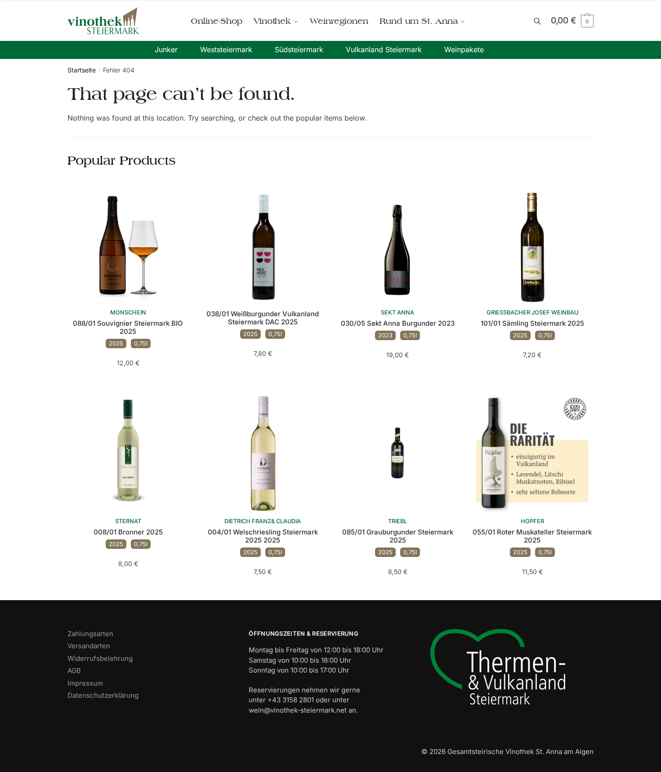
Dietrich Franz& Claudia (262, 521)
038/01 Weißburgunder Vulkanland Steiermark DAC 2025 (262, 318)
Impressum (85, 683)
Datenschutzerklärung (102, 695)
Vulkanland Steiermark (384, 49)
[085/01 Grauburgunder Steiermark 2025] (397, 452)
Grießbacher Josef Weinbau (532, 312)
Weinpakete (464, 49)
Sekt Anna (397, 312)
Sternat (128, 521)
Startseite (81, 70)
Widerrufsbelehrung (100, 658)
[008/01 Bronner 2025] (128, 452)
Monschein (128, 312)
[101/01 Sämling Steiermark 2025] (532, 243)
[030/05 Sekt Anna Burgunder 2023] (397, 243)
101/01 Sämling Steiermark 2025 (532, 323)
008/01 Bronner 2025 (128, 532)
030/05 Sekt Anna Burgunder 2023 (398, 323)
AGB (74, 670)
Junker (166, 49)
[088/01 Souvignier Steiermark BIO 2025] (128, 243)
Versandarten (88, 646)
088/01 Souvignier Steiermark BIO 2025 (128, 327)
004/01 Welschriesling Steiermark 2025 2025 (263, 536)
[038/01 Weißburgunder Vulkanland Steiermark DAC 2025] (263, 243)
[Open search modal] (542, 20)
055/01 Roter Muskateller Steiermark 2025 (532, 536)
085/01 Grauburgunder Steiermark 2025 (397, 536)
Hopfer (532, 521)
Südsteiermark (299, 49)
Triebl (397, 521)
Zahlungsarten (90, 633)
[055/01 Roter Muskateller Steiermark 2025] (532, 452)
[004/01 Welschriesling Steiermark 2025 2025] (263, 452)
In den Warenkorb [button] (128, 381)
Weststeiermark (226, 49)
